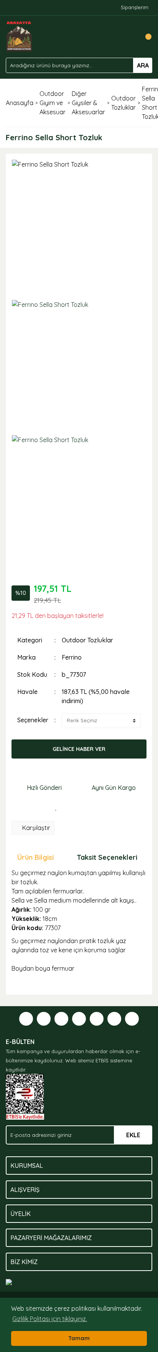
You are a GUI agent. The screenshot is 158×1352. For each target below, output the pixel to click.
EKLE (133, 1135)
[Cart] (144, 36)
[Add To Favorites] (56, 807)
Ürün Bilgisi (35, 857)
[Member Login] (129, 36)
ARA (143, 65)
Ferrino (72, 657)
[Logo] (19, 36)
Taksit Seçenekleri (107, 857)
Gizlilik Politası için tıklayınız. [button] (49, 1319)
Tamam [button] (79, 1338)
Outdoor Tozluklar (87, 640)
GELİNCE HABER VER (79, 749)
